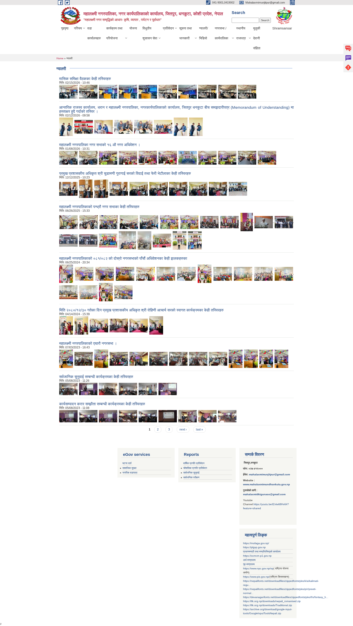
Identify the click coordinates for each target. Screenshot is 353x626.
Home (59, 58)
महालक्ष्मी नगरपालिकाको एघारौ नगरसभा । (88, 343)
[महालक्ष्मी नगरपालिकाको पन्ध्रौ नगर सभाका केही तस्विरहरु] (68, 221)
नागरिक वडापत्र (129, 472)
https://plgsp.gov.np (254, 547)
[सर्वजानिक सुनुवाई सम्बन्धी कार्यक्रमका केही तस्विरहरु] (68, 388)
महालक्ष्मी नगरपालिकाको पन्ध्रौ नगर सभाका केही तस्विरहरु (99, 207)
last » (199, 429)
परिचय (78, 28)
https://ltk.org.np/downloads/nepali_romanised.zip (272, 601)
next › (183, 429)
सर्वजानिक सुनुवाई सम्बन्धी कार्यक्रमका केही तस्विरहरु (96, 377)
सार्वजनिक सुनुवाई (191, 472)
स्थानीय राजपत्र (241, 33)
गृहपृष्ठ (65, 28)
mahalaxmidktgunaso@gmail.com (264, 494)
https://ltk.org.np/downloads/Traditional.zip (267, 605)
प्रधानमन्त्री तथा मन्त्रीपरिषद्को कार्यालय (262, 551)
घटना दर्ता (126, 463)
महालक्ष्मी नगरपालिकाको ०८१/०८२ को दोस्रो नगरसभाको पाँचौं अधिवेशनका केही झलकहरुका (123, 258)
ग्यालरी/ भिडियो (203, 33)
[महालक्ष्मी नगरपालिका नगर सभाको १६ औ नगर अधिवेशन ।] (68, 157)
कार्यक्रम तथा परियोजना (114, 33)
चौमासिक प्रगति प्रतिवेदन (195, 468)
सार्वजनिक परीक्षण (191, 477)
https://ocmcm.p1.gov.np (257, 555)
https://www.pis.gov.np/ (256, 576)
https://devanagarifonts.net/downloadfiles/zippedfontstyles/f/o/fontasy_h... (285, 597)
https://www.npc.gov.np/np (258, 568)
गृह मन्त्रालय (249, 564)
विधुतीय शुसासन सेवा (149, 33)
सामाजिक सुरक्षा (129, 468)
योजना (133, 28)
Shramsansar (282, 28)
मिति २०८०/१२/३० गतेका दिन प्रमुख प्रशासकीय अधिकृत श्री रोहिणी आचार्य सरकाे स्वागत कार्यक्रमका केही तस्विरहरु (141, 310)
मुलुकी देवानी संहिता (256, 38)
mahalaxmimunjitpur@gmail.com (269, 474)
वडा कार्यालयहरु (94, 33)
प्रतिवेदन (168, 28)
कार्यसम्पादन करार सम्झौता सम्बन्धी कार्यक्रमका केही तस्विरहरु (102, 404)
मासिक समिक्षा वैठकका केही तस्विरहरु (85, 79)
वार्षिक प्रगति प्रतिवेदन (193, 463)
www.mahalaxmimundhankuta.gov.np (266, 484)
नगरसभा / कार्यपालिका (221, 33)
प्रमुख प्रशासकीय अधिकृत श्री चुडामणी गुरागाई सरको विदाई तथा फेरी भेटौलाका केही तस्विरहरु (125, 173)
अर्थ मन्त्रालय (249, 559)
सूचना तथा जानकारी (185, 33)
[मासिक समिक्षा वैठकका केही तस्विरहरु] (68, 91)
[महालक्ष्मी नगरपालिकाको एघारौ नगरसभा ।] (66, 358)
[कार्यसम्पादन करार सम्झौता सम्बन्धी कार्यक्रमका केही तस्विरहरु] (68, 416)
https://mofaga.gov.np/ (256, 543)
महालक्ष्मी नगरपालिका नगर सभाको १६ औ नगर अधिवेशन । (99, 145)
